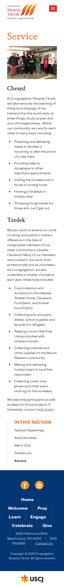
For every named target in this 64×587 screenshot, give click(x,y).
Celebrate (22, 525)
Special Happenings (29, 430)
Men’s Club (22, 445)
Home (27, 499)
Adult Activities (25, 438)
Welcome (18, 508)
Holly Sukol (44, 409)
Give (47, 525)
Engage (38, 516)
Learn (15, 516)
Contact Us (44, 543)
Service (20, 461)
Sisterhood (22, 453)
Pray (42, 508)
